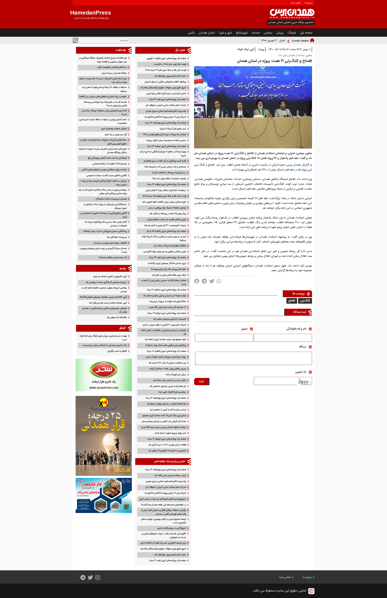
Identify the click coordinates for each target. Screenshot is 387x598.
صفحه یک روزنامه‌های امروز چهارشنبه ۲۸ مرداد (165, 123)
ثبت (201, 381)
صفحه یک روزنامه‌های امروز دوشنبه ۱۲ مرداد (166, 439)
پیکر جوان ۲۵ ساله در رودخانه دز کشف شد (167, 214)
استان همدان (207, 32)
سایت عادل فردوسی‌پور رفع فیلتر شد (170, 76)
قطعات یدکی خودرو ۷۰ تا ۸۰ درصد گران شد (167, 445)
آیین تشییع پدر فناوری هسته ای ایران (110, 276)
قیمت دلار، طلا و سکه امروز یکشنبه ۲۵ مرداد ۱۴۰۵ (164, 196)
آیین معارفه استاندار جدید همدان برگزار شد (108, 303)
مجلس (268, 32)
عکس (191, 32)
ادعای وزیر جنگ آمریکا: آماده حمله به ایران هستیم (164, 416)
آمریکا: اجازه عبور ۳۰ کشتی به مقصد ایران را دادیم (164, 325)
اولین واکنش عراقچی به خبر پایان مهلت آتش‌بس (164, 252)
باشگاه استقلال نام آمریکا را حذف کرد (170, 246)
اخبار (282, 40)
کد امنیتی (300, 372)
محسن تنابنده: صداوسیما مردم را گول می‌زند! (166, 140)
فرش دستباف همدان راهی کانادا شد (170, 475)
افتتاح (291, 300)
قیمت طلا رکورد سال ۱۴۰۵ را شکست (170, 64)
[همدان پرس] (292, 18)
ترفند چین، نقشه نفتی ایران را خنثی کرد (169, 275)
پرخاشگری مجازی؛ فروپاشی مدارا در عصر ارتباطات (105, 231)
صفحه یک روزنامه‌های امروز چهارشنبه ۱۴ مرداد (165, 398)
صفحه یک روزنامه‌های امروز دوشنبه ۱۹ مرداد (166, 313)
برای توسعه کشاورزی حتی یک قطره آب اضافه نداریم (163, 543)
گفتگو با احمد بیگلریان (117, 351)
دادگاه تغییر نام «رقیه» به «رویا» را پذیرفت (167, 301)
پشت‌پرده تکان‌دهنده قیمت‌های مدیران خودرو (166, 111)
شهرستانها (242, 32)
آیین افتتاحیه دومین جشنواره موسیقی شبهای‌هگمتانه (103, 297)
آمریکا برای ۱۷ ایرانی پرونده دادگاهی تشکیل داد (165, 117)
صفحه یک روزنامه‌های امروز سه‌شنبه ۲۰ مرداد (166, 290)
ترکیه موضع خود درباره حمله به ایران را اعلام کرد (165, 339)
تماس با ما (296, 3)
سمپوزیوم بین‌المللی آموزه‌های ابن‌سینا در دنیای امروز (162, 499)
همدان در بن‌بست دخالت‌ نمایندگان (111, 199)
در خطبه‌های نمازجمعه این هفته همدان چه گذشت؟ (163, 505)
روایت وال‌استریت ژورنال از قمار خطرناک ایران (166, 357)
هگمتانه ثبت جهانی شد (116, 317)
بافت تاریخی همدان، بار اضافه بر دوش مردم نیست (104, 345)
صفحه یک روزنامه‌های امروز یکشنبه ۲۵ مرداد (166, 231)
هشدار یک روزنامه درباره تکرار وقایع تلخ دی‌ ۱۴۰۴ (164, 134)
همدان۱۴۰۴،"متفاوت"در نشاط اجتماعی (110, 164)
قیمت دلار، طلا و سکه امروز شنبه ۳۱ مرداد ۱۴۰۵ (165, 70)
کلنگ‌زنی (305, 300)
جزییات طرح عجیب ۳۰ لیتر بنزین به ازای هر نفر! (165, 225)
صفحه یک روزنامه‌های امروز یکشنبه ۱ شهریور (166, 58)
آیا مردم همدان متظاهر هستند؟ (113, 257)
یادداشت (121, 50)
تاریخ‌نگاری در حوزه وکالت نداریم (171, 528)
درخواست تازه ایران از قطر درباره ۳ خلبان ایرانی (166, 190)
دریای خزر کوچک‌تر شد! (176, 375)
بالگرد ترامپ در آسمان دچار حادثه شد (169, 380)
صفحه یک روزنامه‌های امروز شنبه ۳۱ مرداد (167, 99)
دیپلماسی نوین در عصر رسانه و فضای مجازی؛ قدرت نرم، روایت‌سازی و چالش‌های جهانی (102, 192)
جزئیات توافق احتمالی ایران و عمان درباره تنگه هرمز (163, 427)
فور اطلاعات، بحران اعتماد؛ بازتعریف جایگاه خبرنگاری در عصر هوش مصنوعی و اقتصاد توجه (103, 60)
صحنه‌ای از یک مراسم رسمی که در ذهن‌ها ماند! (165, 167)
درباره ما (308, 3)
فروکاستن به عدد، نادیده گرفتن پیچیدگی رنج (107, 158)
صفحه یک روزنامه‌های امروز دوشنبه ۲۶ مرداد (166, 146)
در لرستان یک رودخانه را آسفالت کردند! (169, 173)
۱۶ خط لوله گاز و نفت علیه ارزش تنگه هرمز (167, 307)
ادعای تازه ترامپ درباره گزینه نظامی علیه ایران (166, 93)
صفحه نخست (300, 40)
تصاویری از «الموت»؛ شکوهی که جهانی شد (167, 451)
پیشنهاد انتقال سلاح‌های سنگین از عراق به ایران (165, 82)
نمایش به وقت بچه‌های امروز (114, 129)
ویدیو (123, 268)
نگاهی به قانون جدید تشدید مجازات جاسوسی (106, 175)
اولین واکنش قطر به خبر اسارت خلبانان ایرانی (166, 219)
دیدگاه (302, 346)
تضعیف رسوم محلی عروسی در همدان (110, 243)
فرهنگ (291, 32)
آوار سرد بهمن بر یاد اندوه (116, 134)
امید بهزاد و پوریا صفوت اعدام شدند (170, 433)
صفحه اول (306, 32)
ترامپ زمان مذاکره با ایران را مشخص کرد (168, 410)
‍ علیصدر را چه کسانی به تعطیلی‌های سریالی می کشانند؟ (103, 97)
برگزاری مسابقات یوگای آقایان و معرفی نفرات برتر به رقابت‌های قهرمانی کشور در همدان (163, 512)
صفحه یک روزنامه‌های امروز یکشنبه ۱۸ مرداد (166, 351)
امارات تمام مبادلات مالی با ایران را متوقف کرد (166, 105)
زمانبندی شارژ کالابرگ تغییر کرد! (172, 392)
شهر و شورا (225, 32)
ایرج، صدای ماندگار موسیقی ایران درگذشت (167, 263)
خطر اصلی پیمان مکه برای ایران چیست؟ (168, 269)
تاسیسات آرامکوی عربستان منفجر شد (169, 319)
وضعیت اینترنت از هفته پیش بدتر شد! (169, 178)
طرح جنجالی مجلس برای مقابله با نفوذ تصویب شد (164, 202)
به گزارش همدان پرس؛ (299, 165)
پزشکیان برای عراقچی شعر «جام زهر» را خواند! (166, 345)
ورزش (279, 32)
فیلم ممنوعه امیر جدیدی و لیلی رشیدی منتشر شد (164, 296)
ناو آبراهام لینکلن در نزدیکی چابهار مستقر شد (166, 404)
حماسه (256, 32)
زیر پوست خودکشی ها (117, 237)
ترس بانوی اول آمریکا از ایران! (173, 129)
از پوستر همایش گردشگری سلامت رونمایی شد (106, 282)
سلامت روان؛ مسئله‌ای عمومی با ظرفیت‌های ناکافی (104, 170)
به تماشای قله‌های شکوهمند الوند (112, 67)
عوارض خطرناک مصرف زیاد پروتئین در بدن (167, 208)
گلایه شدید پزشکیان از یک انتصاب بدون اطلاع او (165, 161)
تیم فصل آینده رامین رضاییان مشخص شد (167, 386)
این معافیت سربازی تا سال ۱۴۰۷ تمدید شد (167, 363)
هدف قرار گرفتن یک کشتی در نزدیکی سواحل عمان (164, 421)
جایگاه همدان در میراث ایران (114, 73)
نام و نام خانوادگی (296, 328)
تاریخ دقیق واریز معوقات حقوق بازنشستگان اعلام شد (163, 88)
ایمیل (244, 328)
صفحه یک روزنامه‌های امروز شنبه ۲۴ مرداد (167, 257)
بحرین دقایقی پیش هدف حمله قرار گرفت (167, 369)
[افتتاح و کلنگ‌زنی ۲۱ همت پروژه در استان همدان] (253, 149)
